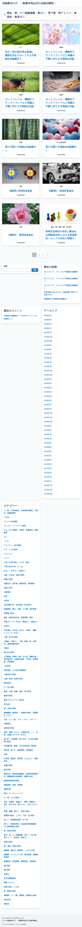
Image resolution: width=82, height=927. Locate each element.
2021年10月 (48, 494)
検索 (5, 266)
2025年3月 (48, 366)
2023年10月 (48, 422)
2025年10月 (48, 341)
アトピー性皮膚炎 (11, 521)
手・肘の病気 (9, 687)
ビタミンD (8, 554)
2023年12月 (48, 413)
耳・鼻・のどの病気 (11, 798)
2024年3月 (48, 400)
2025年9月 (48, 345)
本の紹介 (7, 704)
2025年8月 (48, 349)
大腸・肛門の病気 (11, 637)
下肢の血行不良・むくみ (13, 566)
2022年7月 (48, 456)
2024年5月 (48, 392)
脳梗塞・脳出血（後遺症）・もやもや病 (19, 850)
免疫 (5, 596)
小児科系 (7, 666)
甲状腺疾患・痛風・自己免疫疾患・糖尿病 (20, 746)
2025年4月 (48, 362)
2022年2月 (48, 477)
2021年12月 (48, 485)
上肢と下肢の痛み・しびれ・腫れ (16, 562)
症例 (5, 754)
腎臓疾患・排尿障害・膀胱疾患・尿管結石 (20, 861)
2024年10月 (48, 375)
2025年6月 (48, 358)
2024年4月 (48, 396)
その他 (6, 517)
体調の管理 (8, 579)
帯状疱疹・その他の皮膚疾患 (15, 670)
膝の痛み (7, 870)
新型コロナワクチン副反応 (14, 700)
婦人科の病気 (9, 652)
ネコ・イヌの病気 (11, 549)
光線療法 (7, 592)
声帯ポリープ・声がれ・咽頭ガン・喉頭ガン (21, 622)
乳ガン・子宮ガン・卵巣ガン (15, 571)
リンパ (6, 558)
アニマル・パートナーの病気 (15, 526)
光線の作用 (8, 588)
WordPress (12, 924)
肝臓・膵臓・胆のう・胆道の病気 (16, 811)
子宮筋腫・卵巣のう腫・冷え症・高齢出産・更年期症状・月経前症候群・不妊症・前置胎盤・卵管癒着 (21, 659)
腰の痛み (7, 865)
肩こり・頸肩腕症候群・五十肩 (16, 820)
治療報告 (7, 724)
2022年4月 (48, 468)
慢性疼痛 (7, 683)
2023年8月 (48, 426)
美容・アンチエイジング (13, 793)
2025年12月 (48, 337)
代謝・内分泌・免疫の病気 (14, 575)
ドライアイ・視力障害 (12, 545)
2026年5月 (48, 315)
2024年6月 (48, 388)
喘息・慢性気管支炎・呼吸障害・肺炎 (18, 617)
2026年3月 (48, 324)
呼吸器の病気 (9, 613)
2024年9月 (48, 379)
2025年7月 (48, 354)
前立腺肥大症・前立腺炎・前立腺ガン (18, 605)
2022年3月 (48, 473)
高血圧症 (7, 899)
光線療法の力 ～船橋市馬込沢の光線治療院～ (29, 3)
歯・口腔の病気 (10, 708)
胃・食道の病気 (10, 831)
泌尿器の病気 (9, 728)
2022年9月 (48, 447)
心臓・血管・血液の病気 (13, 679)
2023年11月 (48, 417)
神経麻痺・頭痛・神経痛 (13, 785)
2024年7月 (48, 383)
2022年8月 (48, 451)
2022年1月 (48, 481)
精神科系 (7, 789)
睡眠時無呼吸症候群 (11, 781)
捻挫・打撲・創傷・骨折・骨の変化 (17, 691)
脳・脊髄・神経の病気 (12, 846)
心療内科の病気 (10, 674)
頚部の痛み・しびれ (11, 887)
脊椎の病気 (8, 842)
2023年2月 (48, 443)
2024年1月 (48, 409)
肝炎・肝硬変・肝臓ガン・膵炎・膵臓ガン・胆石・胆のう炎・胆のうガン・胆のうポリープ (21, 804)
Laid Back (23, 924)
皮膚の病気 (8, 765)
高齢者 (6, 904)
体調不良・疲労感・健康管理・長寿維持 (19, 583)
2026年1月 (48, 332)
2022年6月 (48, 460)
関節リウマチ (9, 882)
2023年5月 (48, 434)
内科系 (6, 600)
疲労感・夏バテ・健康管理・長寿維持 (18, 750)
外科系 (6, 626)
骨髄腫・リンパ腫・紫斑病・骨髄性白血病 (20, 895)
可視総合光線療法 (11, 316)
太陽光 (6, 648)
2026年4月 (48, 320)
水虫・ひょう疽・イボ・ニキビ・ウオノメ (20, 719)
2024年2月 (48, 405)
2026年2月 (48, 328)
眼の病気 (7, 769)
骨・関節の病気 (10, 891)
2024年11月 (48, 371)
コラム (6, 541)
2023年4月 (48, 439)
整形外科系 (8, 696)
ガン (5, 537)
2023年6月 (48, 430)
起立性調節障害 (10, 878)
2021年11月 (48, 490)
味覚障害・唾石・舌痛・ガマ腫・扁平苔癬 (20, 609)
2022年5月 (48, 464)
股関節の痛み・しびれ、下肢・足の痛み (19, 815)
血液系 (6, 874)
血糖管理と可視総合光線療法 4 (55, 299)
